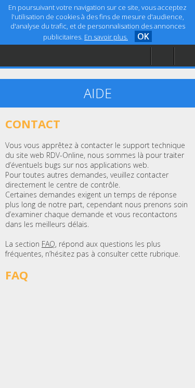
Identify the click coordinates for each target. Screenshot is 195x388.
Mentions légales (49, 76)
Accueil (32, 34)
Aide (28, 55)
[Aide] (162, 56)
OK (143, 36)
